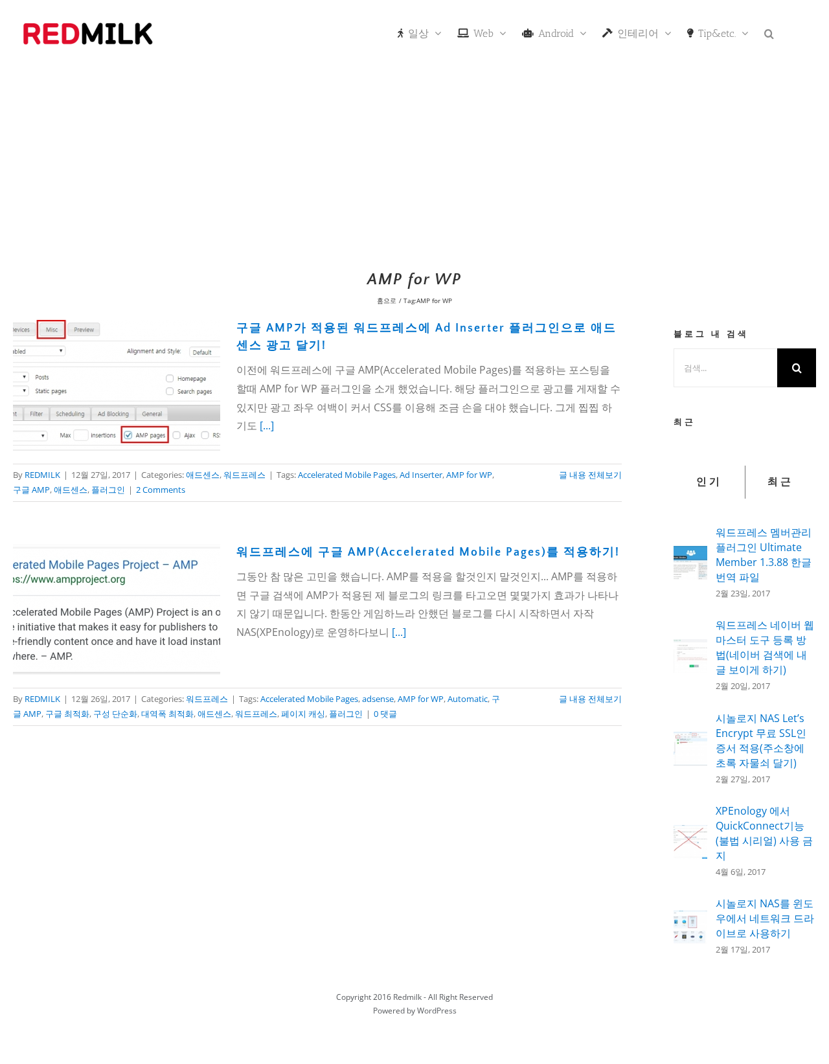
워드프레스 (244, 475)
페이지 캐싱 (303, 713)
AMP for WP (469, 475)
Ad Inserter (421, 475)
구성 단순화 (115, 713)
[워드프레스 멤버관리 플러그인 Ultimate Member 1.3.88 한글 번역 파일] (690, 555)
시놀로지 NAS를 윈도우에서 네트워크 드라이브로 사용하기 (765, 918)
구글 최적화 (67, 713)
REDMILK (42, 475)
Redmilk (407, 996)
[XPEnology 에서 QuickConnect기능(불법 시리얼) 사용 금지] (690, 834)
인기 (709, 482)
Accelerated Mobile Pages (347, 475)
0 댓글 (385, 713)
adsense (378, 699)
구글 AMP (31, 489)
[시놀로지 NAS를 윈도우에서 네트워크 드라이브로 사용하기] (690, 919)
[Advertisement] (414, 165)
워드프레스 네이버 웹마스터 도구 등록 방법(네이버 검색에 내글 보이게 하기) (765, 647)
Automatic (468, 699)
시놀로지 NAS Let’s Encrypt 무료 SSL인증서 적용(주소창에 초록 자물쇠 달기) (761, 740)
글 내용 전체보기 (590, 475)
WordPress (437, 1010)
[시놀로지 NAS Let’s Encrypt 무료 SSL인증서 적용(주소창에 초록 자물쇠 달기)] (690, 741)
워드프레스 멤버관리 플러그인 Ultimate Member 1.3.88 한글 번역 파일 (764, 554)
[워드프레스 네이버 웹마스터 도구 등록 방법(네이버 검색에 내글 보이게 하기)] (690, 648)
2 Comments (160, 489)
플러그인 (108, 489)
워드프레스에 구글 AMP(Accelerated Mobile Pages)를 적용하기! (428, 552)
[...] (267, 425)
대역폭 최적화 (167, 713)
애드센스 (203, 475)
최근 (780, 482)
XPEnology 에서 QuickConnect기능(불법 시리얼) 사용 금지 (764, 833)
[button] (769, 32)
